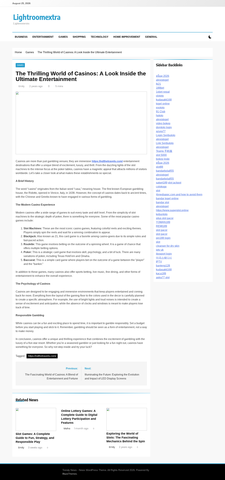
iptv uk (160, 249)
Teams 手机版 (164, 151)
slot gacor (161, 230)
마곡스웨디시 (164, 257)
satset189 (161, 182)
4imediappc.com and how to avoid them (179, 194)
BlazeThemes (69, 473)
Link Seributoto (165, 143)
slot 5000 (161, 155)
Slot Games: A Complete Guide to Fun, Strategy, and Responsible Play (35, 437)
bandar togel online (167, 198)
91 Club (160, 111)
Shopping (79, 36)
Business (21, 36)
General (151, 36)
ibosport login (164, 253)
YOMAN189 (163, 222)
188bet (160, 87)
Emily (22, 86)
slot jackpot (174, 182)
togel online (163, 103)
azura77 (161, 131)
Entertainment (43, 36)
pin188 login (163, 238)
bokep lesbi (162, 159)
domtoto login (164, 127)
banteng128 (163, 265)
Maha (67, 428)
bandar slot (162, 202)
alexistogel (162, 80)
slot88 (159, 166)
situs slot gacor (164, 218)
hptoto (159, 115)
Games (63, 36)
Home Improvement (126, 36)
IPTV (159, 261)
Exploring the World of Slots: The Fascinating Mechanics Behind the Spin (125, 437)
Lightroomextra (37, 17)
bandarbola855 (165, 170)
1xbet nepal (163, 91)
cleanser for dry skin (167, 245)
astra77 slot (162, 277)
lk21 (158, 83)
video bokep (163, 123)
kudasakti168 (164, 99)
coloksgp (161, 186)
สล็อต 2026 (162, 76)
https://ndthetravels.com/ (42, 356)
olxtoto (160, 95)
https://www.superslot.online (172, 210)
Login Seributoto (165, 135)
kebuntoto (162, 214)
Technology (99, 36)
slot (158, 190)
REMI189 (161, 226)
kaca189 (161, 273)
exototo (160, 107)
